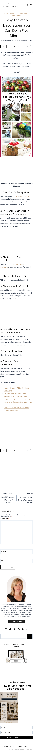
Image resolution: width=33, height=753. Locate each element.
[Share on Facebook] (3, 46)
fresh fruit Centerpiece (21, 196)
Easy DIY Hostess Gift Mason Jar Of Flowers (7, 498)
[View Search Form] (31, 5)
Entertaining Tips (16, 14)
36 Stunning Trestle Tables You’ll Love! (18, 399)
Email (4, 561)
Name (4, 551)
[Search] (29, 636)
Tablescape (16, 16)
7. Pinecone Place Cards (11, 350)
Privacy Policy (22, 746)
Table (26, 14)
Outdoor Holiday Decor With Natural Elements (25, 498)
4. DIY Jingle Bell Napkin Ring (14, 276)
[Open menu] (27, 4)
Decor (6, 14)
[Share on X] (10, 46)
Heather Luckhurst (7, 40)
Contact (4, 746)
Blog (12, 746)
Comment (4, 519)
